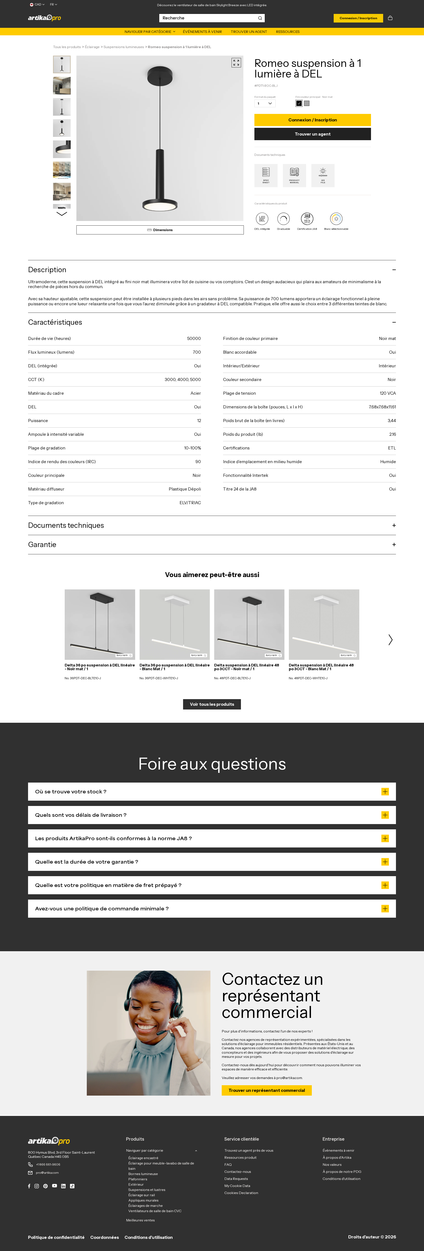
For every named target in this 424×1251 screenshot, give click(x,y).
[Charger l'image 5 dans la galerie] (62, 149)
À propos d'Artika (337, 1157)
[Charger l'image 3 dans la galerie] (62, 107)
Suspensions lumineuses (124, 47)
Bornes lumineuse (143, 1174)
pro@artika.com (47, 1173)
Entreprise (333, 1139)
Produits (135, 1139)
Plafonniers (137, 1179)
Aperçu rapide (122, 655)
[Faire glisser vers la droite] (62, 214)
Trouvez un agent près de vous (248, 1150)
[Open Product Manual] (294, 175)
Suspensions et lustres (146, 1189)
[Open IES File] (323, 175)
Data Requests (236, 1178)
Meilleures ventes (140, 1220)
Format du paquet (265, 97)
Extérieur (136, 1184)
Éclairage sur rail (141, 1195)
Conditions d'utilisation (341, 1178)
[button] (390, 18)
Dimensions (163, 230)
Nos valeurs (332, 1164)
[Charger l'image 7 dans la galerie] (62, 191)
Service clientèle (241, 1139)
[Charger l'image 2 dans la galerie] (62, 85)
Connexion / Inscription (358, 18)
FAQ (228, 1164)
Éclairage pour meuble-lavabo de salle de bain (161, 1166)
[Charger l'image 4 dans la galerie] (62, 128)
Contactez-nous (237, 1171)
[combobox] (212, 18)
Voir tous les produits (212, 704)
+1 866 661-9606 (48, 1164)
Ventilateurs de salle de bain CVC (155, 1211)
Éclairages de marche (145, 1205)
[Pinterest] (45, 1186)
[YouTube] (54, 1185)
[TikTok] (72, 1186)
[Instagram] (36, 1186)
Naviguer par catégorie (144, 1150)
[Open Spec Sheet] (266, 175)
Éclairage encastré (143, 1158)
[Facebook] (29, 1186)
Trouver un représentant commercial (267, 1090)
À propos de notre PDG (342, 1171)
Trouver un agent (313, 134)
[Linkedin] (63, 1186)
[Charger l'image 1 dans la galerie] (62, 64)
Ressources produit (240, 1157)
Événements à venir (338, 1150)
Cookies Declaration (241, 1193)
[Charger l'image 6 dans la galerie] (62, 170)
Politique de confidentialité (56, 1237)
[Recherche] (260, 18)
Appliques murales (143, 1200)
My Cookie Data (237, 1185)
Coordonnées (104, 1237)
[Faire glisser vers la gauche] (33, 639)
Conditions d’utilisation (149, 1237)
